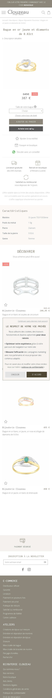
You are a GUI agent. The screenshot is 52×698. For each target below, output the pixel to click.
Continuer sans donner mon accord (33, 321)
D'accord (36, 374)
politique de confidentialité (32, 367)
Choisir (15, 374)
